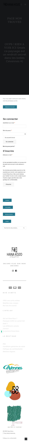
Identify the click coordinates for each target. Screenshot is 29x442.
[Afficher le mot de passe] (24, 134)
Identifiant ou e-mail (9, 123)
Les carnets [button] (8, 207)
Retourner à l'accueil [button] (10, 106)
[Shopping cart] (20, 4)
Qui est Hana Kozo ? (10, 318)
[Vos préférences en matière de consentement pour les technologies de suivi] (1, 331)
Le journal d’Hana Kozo (11, 331)
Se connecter (9, 141)
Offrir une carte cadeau (11, 300)
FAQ (4, 344)
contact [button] (7, 221)
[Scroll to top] (26, 439)
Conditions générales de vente (14, 346)
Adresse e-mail (7, 155)
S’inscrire (8, 184)
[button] (25, 4)
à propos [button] (7, 200)
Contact (6, 328)
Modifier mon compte (10, 303)
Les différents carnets (11, 326)
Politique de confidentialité (12, 349)
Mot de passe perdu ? (9, 146)
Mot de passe (7, 130)
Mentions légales (9, 351)
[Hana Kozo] (12, 4)
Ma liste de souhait (10, 305)
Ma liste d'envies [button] (9, 214)
